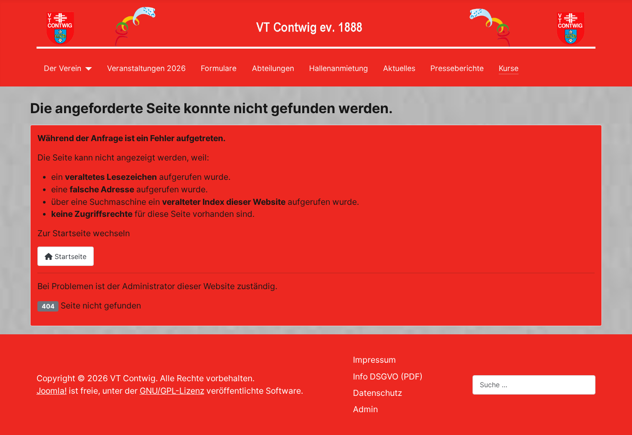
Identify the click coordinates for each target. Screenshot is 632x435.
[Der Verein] (86, 68)
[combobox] (533, 385)
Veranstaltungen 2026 (146, 68)
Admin (365, 409)
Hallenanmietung (338, 68)
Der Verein (62, 68)
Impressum (374, 360)
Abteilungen (273, 68)
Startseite (69, 256)
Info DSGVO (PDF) (388, 376)
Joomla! (52, 391)
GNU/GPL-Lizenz (172, 391)
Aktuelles (399, 68)
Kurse (508, 68)
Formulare (218, 68)
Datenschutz (377, 393)
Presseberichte (457, 68)
